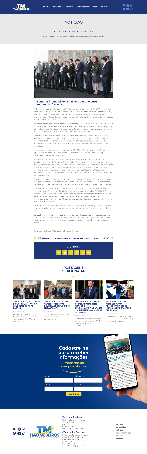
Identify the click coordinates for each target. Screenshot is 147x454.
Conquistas (58, 7)
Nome (47, 376)
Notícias (69, 7)
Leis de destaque (83, 7)
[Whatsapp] (131, 5)
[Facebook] (127, 5)
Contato (105, 7)
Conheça (47, 7)
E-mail (47, 385)
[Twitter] (124, 8)
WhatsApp (78, 385)
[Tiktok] (131, 8)
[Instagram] (124, 5)
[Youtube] (127, 8)
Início (45, 36)
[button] (58, 252)
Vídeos (95, 7)
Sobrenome (79, 376)
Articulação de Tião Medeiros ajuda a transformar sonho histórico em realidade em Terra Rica (119, 306)
